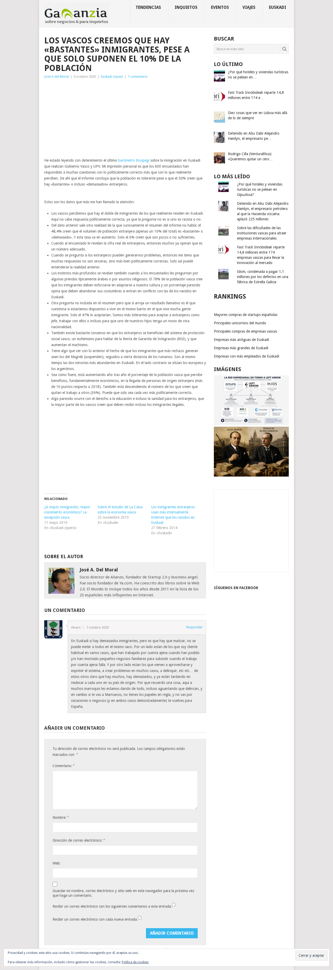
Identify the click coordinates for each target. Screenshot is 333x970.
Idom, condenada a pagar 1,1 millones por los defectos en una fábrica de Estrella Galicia (262, 276)
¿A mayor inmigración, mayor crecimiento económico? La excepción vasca (67, 512)
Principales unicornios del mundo (240, 323)
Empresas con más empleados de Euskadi (246, 356)
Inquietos (186, 7)
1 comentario (138, 76)
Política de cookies (135, 962)
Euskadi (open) (112, 76)
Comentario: (63, 765)
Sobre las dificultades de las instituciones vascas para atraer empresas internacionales (261, 233)
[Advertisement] (125, 118)
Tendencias (148, 7)
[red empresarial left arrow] (251, 424)
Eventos (220, 7)
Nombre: (61, 817)
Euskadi (277, 7)
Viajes (248, 7)
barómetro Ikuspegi (133, 160)
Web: (57, 863)
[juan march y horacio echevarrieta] (251, 475)
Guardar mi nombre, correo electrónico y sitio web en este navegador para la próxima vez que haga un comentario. (123, 893)
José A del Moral (56, 76)
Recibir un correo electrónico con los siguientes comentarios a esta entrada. (112, 906)
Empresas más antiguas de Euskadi (241, 340)
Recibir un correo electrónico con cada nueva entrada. (95, 919)
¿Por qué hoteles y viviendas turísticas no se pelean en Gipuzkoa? (259, 189)
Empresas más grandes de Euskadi (241, 348)
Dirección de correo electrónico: (79, 840)
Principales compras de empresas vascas (245, 331)
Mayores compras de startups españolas (245, 315)
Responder (194, 627)
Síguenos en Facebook (236, 588)
